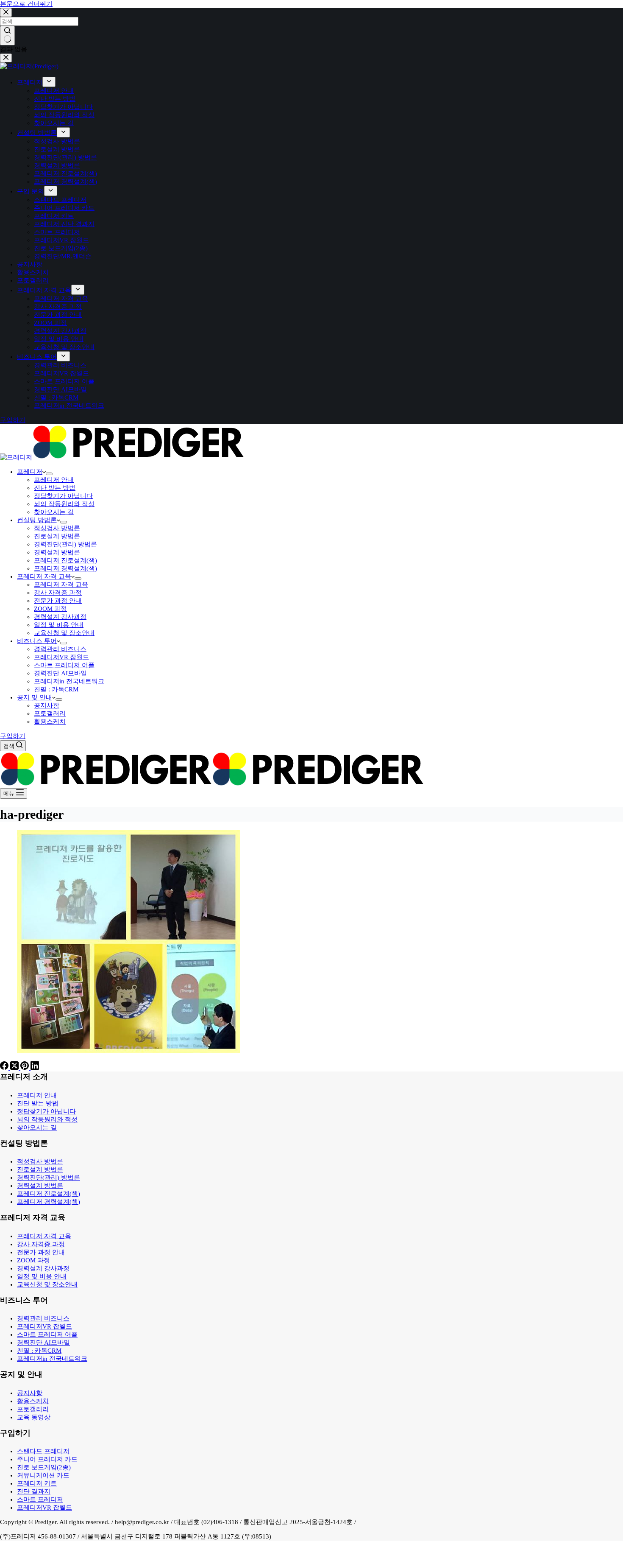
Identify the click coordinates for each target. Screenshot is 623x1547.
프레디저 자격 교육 (44, 576)
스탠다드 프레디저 (43, 1451)
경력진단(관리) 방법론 (65, 544)
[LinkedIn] (35, 1067)
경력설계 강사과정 (60, 616)
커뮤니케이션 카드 (43, 1475)
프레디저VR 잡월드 (61, 657)
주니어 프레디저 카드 (47, 1459)
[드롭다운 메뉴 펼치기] (49, 474)
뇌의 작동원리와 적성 (64, 504)
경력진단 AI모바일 (60, 673)
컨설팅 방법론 (37, 520)
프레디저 (29, 471)
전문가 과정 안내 (58, 600)
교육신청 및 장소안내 (64, 632)
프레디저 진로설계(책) (65, 560)
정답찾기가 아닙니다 (63, 495)
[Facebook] (5, 1067)
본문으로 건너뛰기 (26, 3)
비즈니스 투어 (37, 641)
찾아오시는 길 (54, 512)
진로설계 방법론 (57, 536)
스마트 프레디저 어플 (64, 665)
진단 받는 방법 (54, 487)
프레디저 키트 (37, 1483)
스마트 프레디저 (40, 1499)
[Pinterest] (25, 1067)
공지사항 (46, 705)
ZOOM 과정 (50, 608)
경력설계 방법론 (57, 552)
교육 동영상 (33, 1417)
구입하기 (12, 736)
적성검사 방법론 (57, 528)
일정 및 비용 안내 (58, 624)
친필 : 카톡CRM (56, 689)
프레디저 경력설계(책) (65, 568)
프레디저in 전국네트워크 (69, 681)
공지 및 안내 (34, 697)
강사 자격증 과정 (58, 592)
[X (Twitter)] (15, 1067)
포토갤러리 (50, 713)
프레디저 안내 (54, 479)
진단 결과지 (33, 1491)
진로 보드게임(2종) (44, 1467)
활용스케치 (50, 721)
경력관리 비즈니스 (60, 649)
